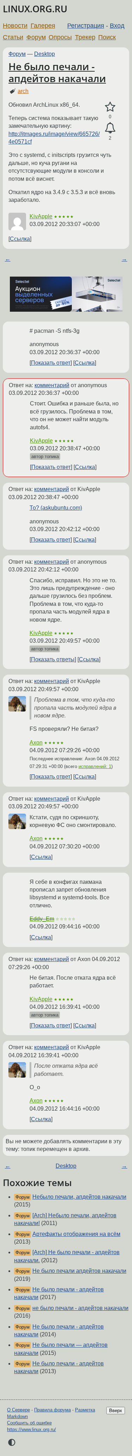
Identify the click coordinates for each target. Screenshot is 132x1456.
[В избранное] (110, 107)
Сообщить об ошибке (29, 1422)
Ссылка (20, 239)
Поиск (107, 37)
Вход (117, 25)
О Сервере (18, 1409)
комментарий (51, 385)
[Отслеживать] (110, 128)
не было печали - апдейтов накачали (80, 1308)
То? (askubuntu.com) (56, 508)
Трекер (85, 37)
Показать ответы (53, 659)
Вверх (115, 1410)
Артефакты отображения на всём (76, 1234)
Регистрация (85, 25)
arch (23, 91)
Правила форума (52, 1409)
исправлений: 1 (94, 766)
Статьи (13, 37)
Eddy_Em (42, 919)
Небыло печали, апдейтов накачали (79, 1197)
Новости (15, 25)
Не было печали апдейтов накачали (79, 1271)
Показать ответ (50, 363)
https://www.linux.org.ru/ (31, 1429)
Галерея (43, 25)
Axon (36, 743)
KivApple (41, 216)
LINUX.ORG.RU (35, 9)
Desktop (44, 54)
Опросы (60, 37)
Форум (36, 37)
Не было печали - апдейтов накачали (57, 72)
